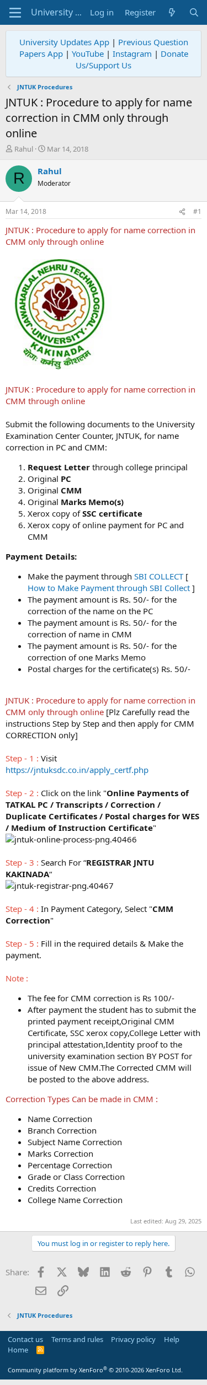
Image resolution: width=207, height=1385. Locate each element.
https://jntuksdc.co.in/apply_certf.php (77, 769)
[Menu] (15, 13)
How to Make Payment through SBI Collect (109, 587)
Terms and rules (77, 1339)
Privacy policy (133, 1339)
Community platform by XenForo (95, 1370)
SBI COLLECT (158, 576)
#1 (197, 211)
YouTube (88, 53)
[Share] (182, 212)
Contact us (25, 1339)
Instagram (132, 53)
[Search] (194, 12)
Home (18, 1350)
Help (171, 1339)
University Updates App (64, 41)
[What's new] (172, 12)
